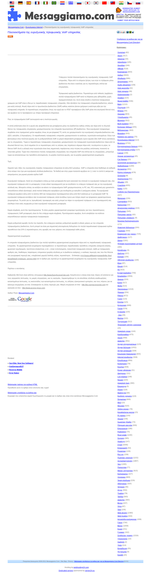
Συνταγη (121, 438)
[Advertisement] (61, 47)
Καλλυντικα (122, 205)
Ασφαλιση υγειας (124, 331)
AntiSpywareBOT (16, 366)
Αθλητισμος (122, 484)
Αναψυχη (121, 442)
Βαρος (120, 526)
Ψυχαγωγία (122, 552)
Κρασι (120, 529)
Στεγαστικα (122, 399)
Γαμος (120, 523)
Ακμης (120, 56)
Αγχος (120, 490)
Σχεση (120, 445)
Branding (121, 133)
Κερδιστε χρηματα (125, 396)
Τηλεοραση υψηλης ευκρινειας (129, 325)
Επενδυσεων (123, 360)
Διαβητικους (122, 237)
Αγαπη (120, 390)
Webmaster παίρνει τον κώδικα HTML (22, 384)
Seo (119, 464)
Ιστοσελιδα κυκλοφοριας (127, 519)
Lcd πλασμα (122, 377)
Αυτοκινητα (122, 169)
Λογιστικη (121, 52)
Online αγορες (123, 409)
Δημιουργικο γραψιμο (126, 208)
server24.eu (90, 571)
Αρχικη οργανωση (125, 351)
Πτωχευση (122, 108)
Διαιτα (120, 240)
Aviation (121, 98)
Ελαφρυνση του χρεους (127, 234)
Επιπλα (120, 302)
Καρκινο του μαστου (126, 137)
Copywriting (122, 202)
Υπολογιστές (123, 539)
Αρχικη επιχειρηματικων (127, 344)
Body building (123, 124)
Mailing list (122, 393)
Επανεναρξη (122, 448)
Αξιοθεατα (121, 78)
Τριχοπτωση (122, 322)
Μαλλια (120, 318)
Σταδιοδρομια (123, 166)
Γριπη (120, 299)
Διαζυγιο (121, 253)
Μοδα (120, 286)
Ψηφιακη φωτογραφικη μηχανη (130, 244)
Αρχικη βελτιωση (124, 347)
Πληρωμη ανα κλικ (125, 425)
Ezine (120, 283)
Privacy (70, 561)
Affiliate (120, 69)
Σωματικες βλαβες (125, 422)
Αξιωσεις (121, 182)
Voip (119, 510)
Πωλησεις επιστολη (125, 458)
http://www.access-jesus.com (33, 288)
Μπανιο (121, 111)
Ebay (120, 263)
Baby (120, 104)
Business (121, 143)
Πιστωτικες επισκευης (126, 218)
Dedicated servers (66, 571)
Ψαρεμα (121, 292)
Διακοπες (121, 341)
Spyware (121, 487)
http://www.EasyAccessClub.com (56, 275)
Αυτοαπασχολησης (125, 461)
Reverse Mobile (15, 370)
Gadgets (121, 542)
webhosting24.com (81, 567)
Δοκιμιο (121, 279)
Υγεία (120, 545)
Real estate (122, 435)
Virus (120, 506)
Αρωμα (120, 419)
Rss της (121, 454)
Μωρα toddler (123, 101)
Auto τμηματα (123, 91)
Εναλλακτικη (122, 72)
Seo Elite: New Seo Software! (21, 363)
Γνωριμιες (121, 231)
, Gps (120, 315)
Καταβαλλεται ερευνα (126, 412)
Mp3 (119, 403)
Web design (122, 513)
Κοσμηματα (122, 364)
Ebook (120, 266)
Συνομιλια (121, 176)
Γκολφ (120, 309)
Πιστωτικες (122, 211)
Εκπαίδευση (122, 549)
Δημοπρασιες (123, 82)
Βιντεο (120, 503)
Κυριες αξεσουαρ (124, 370)
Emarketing (122, 276)
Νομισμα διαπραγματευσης (128, 221)
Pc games (121, 416)
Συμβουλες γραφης (125, 536)
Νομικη (120, 380)
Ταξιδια (120, 497)
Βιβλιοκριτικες (123, 130)
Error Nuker (14, 373)
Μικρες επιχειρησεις (125, 471)
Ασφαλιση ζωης (124, 383)
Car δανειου (122, 159)
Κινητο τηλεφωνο (124, 172)
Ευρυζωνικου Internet (34, 27)
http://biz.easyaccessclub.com (93, 285)
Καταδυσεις (122, 250)
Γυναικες (121, 532)
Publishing (122, 432)
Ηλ (119, 270)
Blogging (121, 121)
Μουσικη (121, 406)
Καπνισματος (123, 474)
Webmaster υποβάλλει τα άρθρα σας (22, 393)
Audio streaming (124, 85)
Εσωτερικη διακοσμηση (127, 354)
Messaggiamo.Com (16, 27)
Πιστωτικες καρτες (125, 215)
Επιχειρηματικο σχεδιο (126, 150)
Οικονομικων (123, 289)
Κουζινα (121, 367)
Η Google (121, 312)
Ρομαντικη (122, 451)
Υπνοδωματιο (123, 117)
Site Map (64, 561)
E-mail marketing (124, 273)
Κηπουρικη (122, 305)
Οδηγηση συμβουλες (126, 260)
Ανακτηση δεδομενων (126, 228)
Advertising (122, 62)
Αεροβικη (121, 65)
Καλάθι (120, 555)
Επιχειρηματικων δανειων (128, 146)
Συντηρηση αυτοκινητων (127, 163)
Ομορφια (121, 114)
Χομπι (120, 338)
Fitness (120, 296)
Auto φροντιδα (123, 88)
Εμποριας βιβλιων (125, 127)
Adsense (121, 59)
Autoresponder (123, 95)
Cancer (120, 153)
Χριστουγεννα (123, 179)
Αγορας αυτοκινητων (126, 156)
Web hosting (123, 516)
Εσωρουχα (122, 386)
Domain (121, 257)
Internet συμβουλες (125, 357)
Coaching (121, 185)
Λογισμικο (121, 477)
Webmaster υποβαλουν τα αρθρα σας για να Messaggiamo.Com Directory (99, 561)
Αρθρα (120, 75)
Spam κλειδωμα (124, 480)
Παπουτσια (122, 467)
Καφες (120, 189)
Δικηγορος (122, 373)
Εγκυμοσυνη (123, 429)
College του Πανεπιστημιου (128, 192)
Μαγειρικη (121, 198)
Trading (121, 493)
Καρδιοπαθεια (123, 335)
